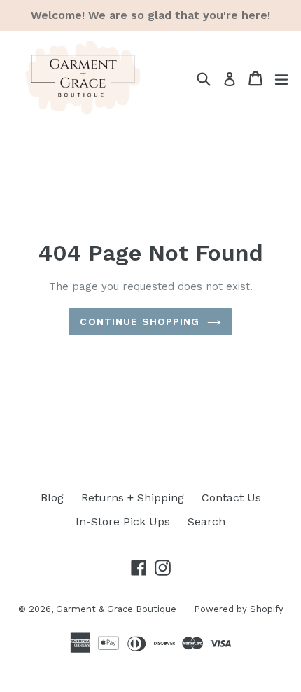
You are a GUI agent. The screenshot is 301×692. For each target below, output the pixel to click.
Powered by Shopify (239, 609)
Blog (52, 497)
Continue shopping (140, 321)
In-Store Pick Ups (123, 521)
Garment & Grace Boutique (116, 609)
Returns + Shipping (132, 497)
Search (206, 521)
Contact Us (231, 497)
